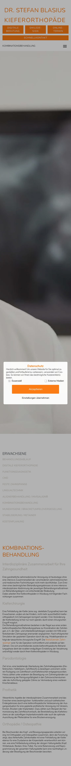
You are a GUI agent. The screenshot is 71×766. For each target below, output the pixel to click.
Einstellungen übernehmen (35, 397)
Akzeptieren (35, 389)
